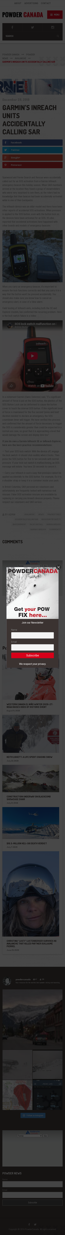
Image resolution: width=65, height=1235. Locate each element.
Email (14, 642)
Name (14, 630)
